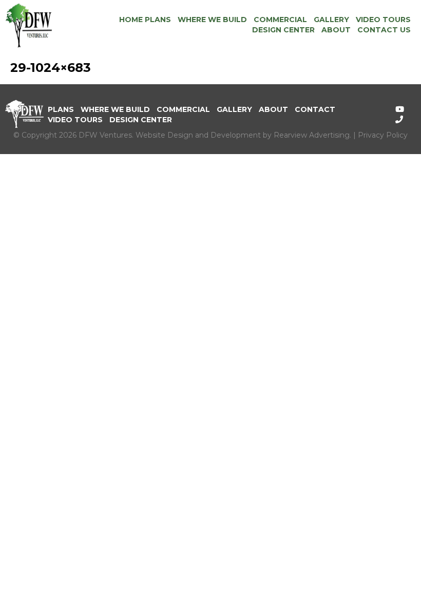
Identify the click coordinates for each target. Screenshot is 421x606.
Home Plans (145, 19)
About (336, 29)
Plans (61, 109)
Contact (315, 109)
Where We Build (212, 19)
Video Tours (383, 19)
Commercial (280, 19)
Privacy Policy (383, 135)
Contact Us (384, 29)
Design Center (283, 29)
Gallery (331, 19)
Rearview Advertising (312, 135)
